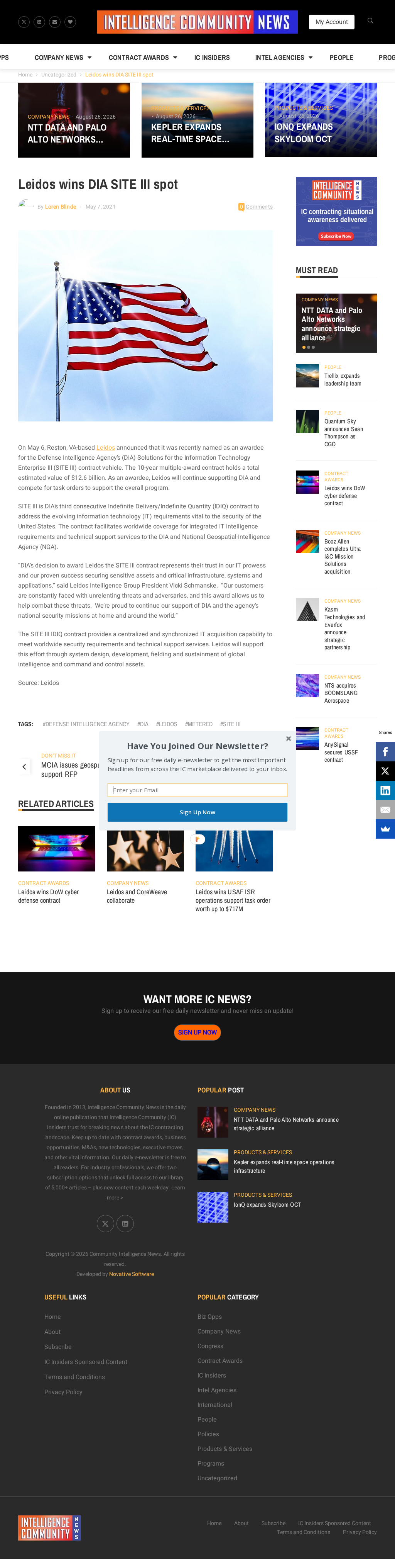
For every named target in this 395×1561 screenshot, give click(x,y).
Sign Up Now (197, 812)
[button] (197, 745)
